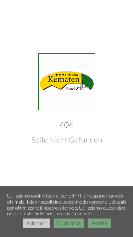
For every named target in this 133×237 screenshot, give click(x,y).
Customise (69, 223)
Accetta (99, 223)
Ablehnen (36, 223)
